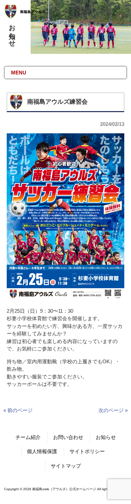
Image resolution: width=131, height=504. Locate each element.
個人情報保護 (42, 451)
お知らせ (106, 437)
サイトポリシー (87, 451)
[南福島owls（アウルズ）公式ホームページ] (29, 16)
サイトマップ (66, 466)
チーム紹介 (28, 437)
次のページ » (113, 410)
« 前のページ (18, 410)
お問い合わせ (68, 437)
